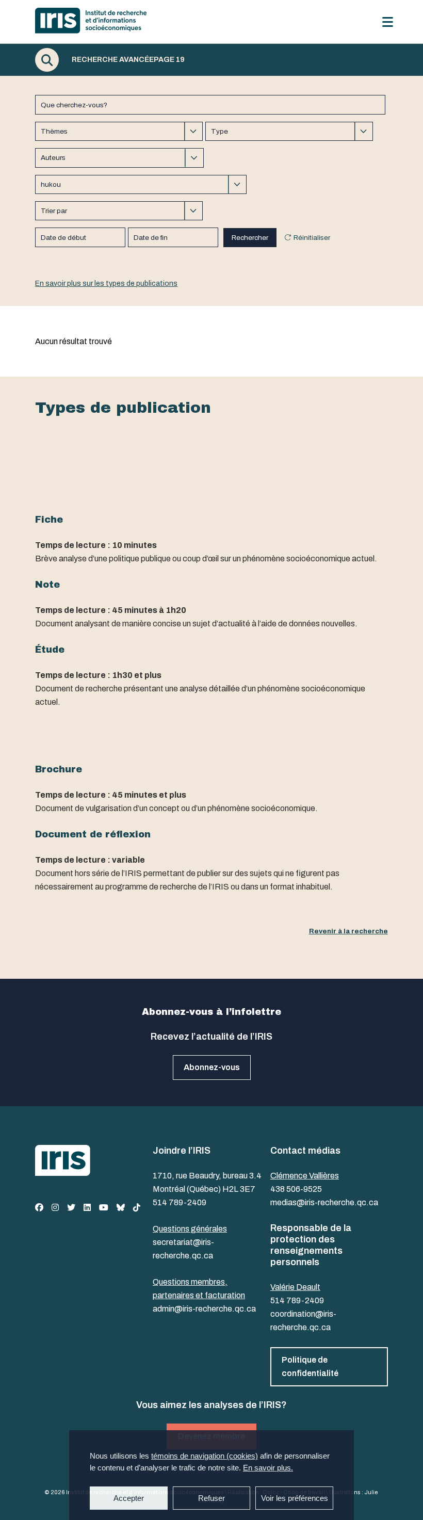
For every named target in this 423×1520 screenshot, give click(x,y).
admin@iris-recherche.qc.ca (204, 1308)
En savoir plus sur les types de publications (106, 283)
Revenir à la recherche (348, 931)
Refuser (211, 1498)
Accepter (128, 1498)
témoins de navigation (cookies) (204, 1455)
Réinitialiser (312, 237)
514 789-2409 (179, 1202)
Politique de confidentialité (310, 1366)
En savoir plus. (268, 1467)
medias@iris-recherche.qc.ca (324, 1202)
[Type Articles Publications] (289, 131)
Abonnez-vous (212, 1067)
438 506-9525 (296, 1189)
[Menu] (387, 22)
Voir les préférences (294, 1498)
